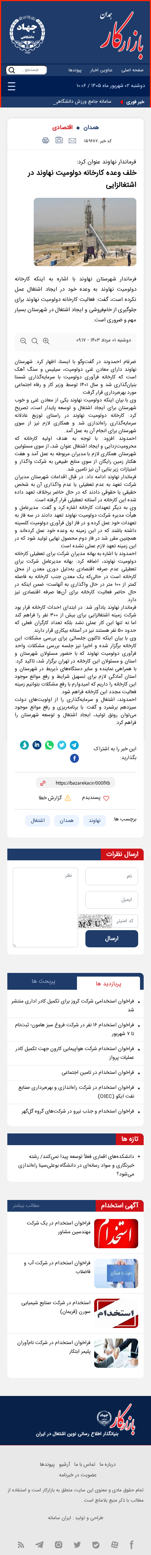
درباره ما (108, 1464)
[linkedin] (37, 745)
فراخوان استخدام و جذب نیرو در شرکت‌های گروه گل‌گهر (78, 1111)
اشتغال (38, 820)
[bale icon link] (96, 1544)
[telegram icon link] (39, 1544)
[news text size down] (23, 342)
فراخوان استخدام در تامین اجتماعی (98, 1072)
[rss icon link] (21, 1544)
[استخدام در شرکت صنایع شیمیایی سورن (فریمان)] (116, 1313)
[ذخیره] (58, 141)
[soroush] (24, 745)
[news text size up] (46, 342)
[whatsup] (49, 745)
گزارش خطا (51, 798)
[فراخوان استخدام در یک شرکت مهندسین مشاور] (116, 1233)
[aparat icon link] (115, 1544)
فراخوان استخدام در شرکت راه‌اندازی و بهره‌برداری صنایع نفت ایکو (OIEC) (76, 1092)
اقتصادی (62, 128)
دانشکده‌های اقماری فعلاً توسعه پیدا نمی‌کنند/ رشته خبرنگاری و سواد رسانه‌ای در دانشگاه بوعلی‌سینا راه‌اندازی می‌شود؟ (76, 1165)
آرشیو (64, 1464)
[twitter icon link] (77, 1544)
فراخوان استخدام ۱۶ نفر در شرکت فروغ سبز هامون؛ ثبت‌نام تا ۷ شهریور (74, 1029)
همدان (91, 128)
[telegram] (74, 745)
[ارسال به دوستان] (72, 141)
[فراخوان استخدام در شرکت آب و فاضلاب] (116, 1273)
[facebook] (74, 758)
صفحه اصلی (132, 70)
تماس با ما (84, 1464)
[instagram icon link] (58, 1544)
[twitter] (62, 745)
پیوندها (75, 70)
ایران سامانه (59, 1518)
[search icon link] (11, 70)
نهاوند (94, 820)
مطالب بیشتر (26, 1205)
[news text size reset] (35, 342)
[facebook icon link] (132, 1544)
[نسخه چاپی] (44, 141)
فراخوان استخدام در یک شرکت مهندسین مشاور (59, 1228)
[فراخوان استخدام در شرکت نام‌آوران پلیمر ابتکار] (116, 1353)
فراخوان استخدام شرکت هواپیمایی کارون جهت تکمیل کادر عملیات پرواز (74, 1053)
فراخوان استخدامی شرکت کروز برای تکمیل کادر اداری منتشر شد (72, 1006)
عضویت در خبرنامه (78, 1475)
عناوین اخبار (102, 70)
